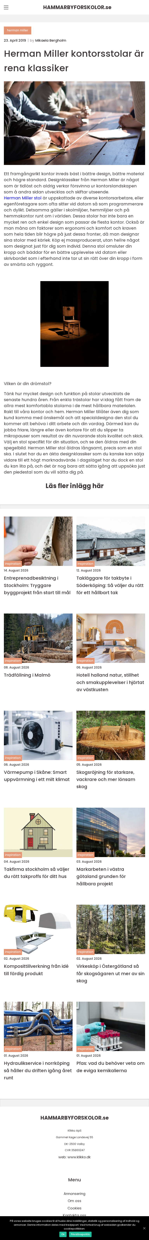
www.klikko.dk (79, 1157)
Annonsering (74, 1193)
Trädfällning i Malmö (27, 675)
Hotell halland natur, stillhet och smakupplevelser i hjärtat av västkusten (110, 682)
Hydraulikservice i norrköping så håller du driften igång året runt (38, 1070)
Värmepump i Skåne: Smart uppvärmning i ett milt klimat (37, 776)
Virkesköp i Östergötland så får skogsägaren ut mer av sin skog (110, 973)
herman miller (17, 30)
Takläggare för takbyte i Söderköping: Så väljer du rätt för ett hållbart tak (110, 585)
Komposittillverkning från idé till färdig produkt (36, 970)
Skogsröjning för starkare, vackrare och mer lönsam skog (105, 779)
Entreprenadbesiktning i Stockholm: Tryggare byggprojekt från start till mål (37, 585)
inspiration (13, 564)
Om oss (74, 1200)
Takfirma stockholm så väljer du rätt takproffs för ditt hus (36, 873)
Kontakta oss (74, 1215)
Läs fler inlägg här (75, 485)
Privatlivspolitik (80, 1234)
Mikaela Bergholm (50, 40)
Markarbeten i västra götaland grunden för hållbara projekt (101, 876)
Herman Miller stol (23, 198)
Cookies (74, 1208)
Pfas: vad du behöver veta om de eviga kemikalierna (110, 1067)
